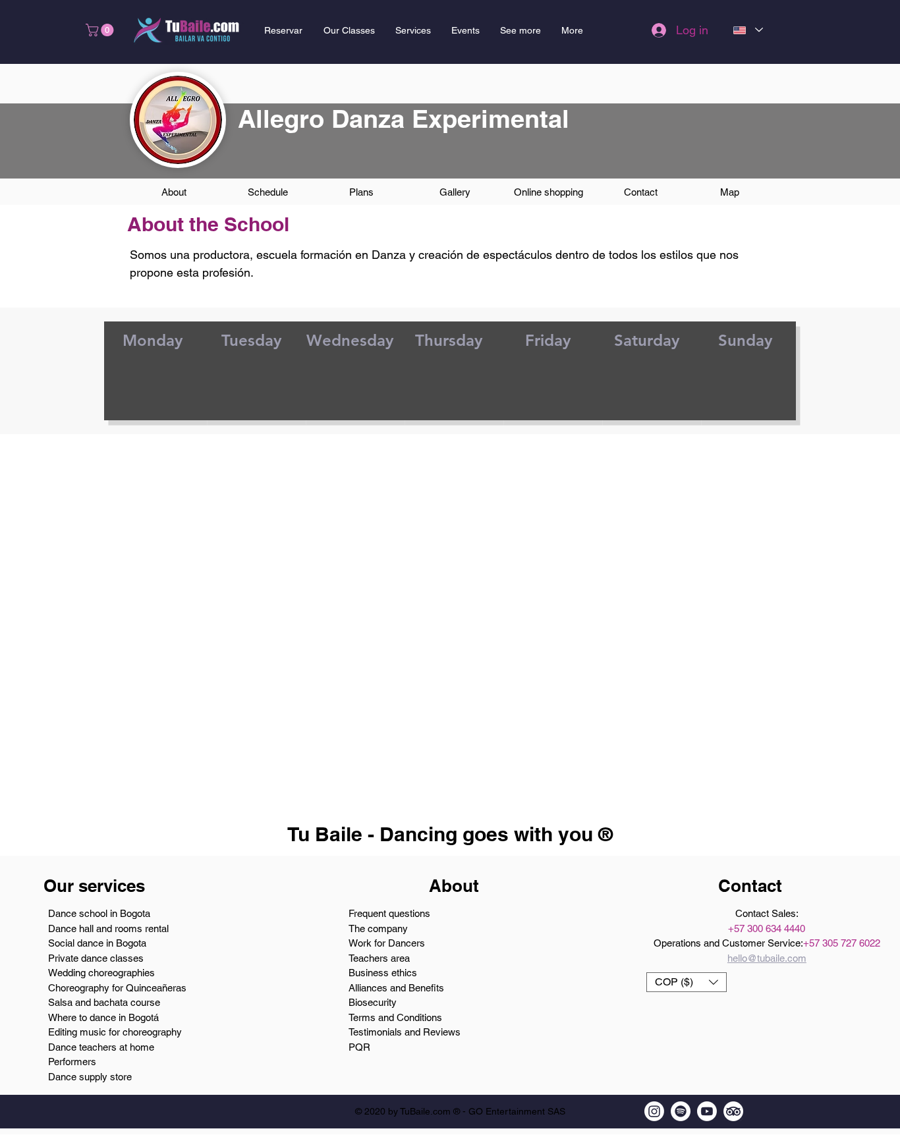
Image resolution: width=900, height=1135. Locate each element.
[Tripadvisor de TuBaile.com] (733, 1111)
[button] (101, 30)
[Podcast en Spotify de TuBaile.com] (680, 1111)
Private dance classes (96, 958)
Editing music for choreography (115, 1032)
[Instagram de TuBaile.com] (654, 1111)
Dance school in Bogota (99, 913)
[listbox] (686, 982)
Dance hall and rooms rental (108, 928)
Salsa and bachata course (104, 1002)
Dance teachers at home (101, 1047)
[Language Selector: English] (747, 30)
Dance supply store (90, 1076)
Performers (72, 1061)
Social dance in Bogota (97, 943)
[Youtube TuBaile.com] (707, 1111)
